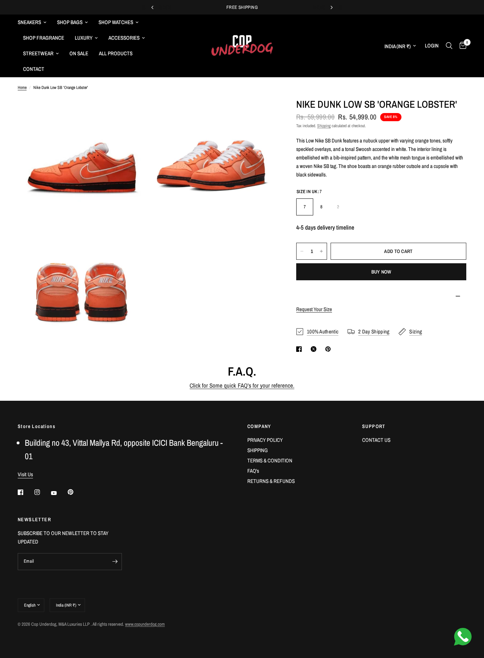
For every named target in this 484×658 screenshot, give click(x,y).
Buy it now (381, 272)
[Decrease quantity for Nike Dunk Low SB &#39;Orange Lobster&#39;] (302, 251)
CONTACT (33, 69)
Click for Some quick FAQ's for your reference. (242, 385)
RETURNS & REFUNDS (271, 481)
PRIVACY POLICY (265, 440)
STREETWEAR (38, 53)
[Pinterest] (75, 492)
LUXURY (83, 37)
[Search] (449, 46)
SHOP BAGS (70, 22)
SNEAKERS (29, 22)
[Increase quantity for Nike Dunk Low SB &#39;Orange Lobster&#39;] (321, 251)
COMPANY (259, 426)
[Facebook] (25, 492)
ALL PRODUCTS (116, 53)
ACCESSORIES (124, 37)
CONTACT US (376, 440)
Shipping (324, 126)
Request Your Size (314, 309)
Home (22, 87)
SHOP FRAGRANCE (43, 37)
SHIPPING (257, 450)
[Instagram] (42, 492)
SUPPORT (373, 426)
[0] (461, 46)
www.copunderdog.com (145, 624)
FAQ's (253, 470)
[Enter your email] (115, 561)
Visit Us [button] (25, 474)
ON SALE (78, 53)
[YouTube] (59, 493)
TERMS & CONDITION (269, 460)
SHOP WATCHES (116, 22)
